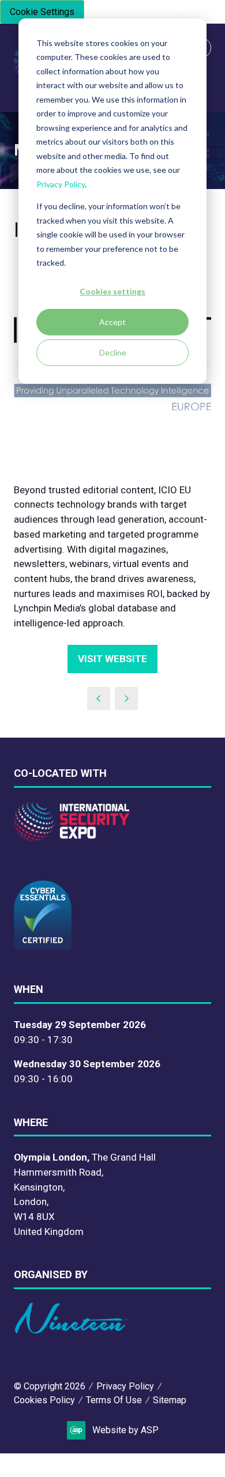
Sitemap (169, 1400)
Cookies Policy (44, 1400)
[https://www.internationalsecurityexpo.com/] (71, 838)
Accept (112, 322)
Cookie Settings (42, 11)
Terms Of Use (114, 1400)
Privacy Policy (60, 184)
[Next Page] (126, 698)
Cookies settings (112, 291)
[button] (113, 659)
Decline (112, 352)
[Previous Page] (98, 698)
